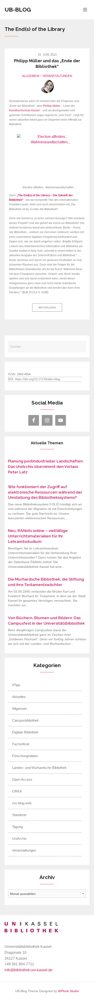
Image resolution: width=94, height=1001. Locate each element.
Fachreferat (20, 744)
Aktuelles (19, 697)
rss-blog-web (21, 803)
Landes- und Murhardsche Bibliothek (39, 768)
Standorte (19, 815)
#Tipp (16, 685)
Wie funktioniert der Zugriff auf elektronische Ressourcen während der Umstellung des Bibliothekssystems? (45, 492)
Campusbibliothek (25, 720)
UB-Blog (18, 9)
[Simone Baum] (47, 86)
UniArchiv (19, 838)
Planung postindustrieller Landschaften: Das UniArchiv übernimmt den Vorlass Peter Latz (46, 466)
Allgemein (30, 76)
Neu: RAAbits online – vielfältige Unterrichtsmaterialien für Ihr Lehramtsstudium (38, 536)
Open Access (22, 779)
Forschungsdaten (25, 756)
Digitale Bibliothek (25, 732)
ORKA (17, 791)
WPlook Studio (68, 991)
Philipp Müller (51, 105)
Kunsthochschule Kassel (24, 110)
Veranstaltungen (57, 76)
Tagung (17, 827)
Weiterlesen (47, 307)
